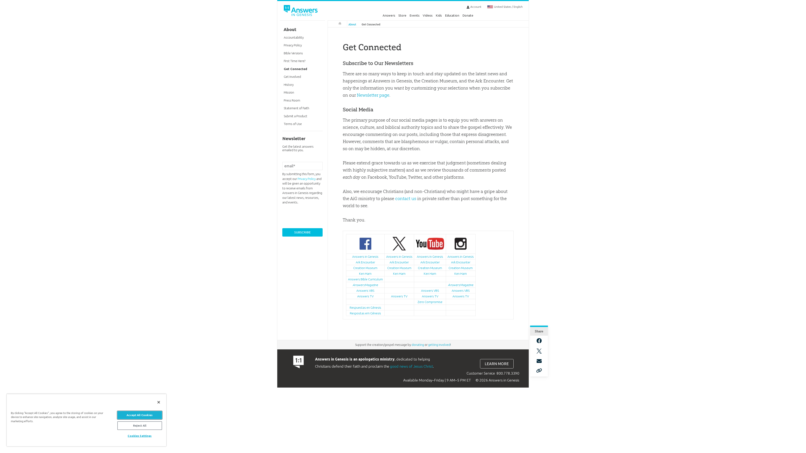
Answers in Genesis (365, 256)
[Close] (158, 402)
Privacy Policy (293, 45)
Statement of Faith (296, 108)
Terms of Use (293, 124)
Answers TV (365, 296)
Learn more (497, 364)
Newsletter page (373, 95)
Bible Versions (293, 53)
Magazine (365, 285)
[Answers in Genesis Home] (301, 11)
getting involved (439, 344)
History (289, 84)
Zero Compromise (429, 302)
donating (418, 344)
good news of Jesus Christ (411, 366)
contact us (405, 198)
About (352, 24)
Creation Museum (365, 268)
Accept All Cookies (140, 415)
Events (415, 15)
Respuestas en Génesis (365, 307)
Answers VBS (365, 290)
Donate (467, 15)
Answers (389, 15)
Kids (439, 15)
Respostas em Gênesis (365, 313)
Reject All (139, 425)
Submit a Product (295, 116)
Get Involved (292, 76)
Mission (289, 92)
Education (452, 15)
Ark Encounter (365, 262)
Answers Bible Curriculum (365, 279)
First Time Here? (294, 61)
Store (402, 15)
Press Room (292, 100)
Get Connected (371, 24)
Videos (428, 15)
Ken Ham (365, 273)
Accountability (294, 37)
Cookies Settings (140, 435)
